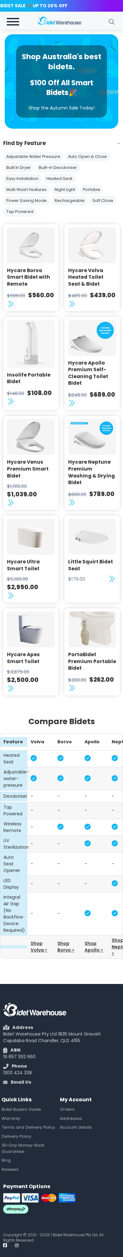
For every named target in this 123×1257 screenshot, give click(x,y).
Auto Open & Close (87, 156)
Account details (76, 1127)
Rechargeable (70, 200)
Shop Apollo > (94, 946)
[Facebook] (5, 1245)
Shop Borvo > (65, 946)
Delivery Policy (16, 1136)
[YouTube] (17, 1245)
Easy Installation (22, 178)
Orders (67, 1109)
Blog (6, 1160)
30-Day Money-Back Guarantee (23, 1148)
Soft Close (102, 200)
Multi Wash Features (26, 189)
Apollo (92, 742)
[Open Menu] (13, 21)
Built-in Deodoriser (58, 167)
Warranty (11, 1118)
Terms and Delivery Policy (28, 1127)
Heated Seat (59, 178)
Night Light (65, 189)
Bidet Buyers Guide (21, 1109)
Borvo (64, 742)
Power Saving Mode (26, 200)
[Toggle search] (111, 21)
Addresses (71, 1118)
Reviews (10, 1169)
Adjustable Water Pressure (33, 156)
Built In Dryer (18, 167)
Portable (91, 189)
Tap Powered (19, 211)
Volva (37, 742)
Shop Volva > (39, 946)
